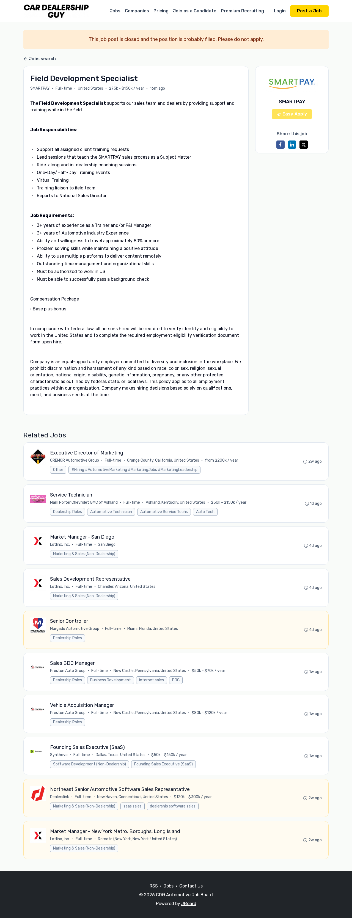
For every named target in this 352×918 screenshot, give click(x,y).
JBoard (188, 903)
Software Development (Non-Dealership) (89, 764)
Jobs (115, 10)
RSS (154, 886)
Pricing (161, 10)
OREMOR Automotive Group (74, 460)
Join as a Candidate (194, 10)
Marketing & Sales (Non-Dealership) (84, 554)
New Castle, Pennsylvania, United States (150, 670)
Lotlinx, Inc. (60, 544)
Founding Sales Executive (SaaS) (163, 764)
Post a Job (309, 10)
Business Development (110, 680)
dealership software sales (173, 806)
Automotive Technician (111, 511)
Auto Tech (205, 511)
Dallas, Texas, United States (120, 754)
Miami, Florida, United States (152, 628)
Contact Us (191, 886)
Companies (137, 10)
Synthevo (59, 754)
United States (90, 88)
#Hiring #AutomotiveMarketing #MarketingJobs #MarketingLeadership (134, 469)
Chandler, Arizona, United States (126, 586)
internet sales (151, 680)
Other (58, 469)
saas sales (132, 806)
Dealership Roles (67, 511)
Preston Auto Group (68, 670)
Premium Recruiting (242, 10)
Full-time (64, 88)
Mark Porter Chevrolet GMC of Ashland (84, 502)
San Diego (107, 544)
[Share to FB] (280, 144)
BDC (176, 680)
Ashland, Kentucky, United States (175, 502)
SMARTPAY (40, 88)
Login (280, 10)
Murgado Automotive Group (74, 628)
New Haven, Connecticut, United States (132, 797)
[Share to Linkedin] (292, 144)
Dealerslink (59, 797)
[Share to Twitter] (303, 144)
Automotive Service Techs (164, 511)
